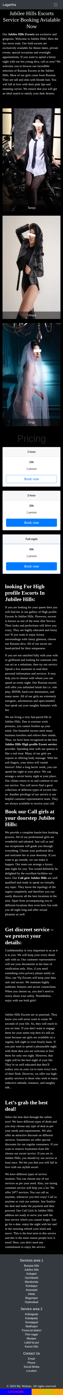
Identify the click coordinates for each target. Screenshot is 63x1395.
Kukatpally (31, 1318)
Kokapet (31, 1273)
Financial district (31, 1330)
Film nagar (31, 1334)
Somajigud (31, 1322)
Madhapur (32, 1326)
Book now (31, 479)
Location (31, 1370)
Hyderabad (31, 1302)
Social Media (31, 1366)
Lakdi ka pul (31, 1342)
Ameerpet (31, 1290)
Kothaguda (31, 1314)
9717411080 (16, 1391)
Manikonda (31, 1281)
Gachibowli (31, 1277)
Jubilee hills (31, 1269)
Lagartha (9, 5)
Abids (31, 1294)
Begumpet (31, 1298)
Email (31, 1358)
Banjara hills (31, 1265)
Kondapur (31, 1285)
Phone (31, 1362)
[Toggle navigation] (55, 4)
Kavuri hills (31, 1346)
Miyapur (31, 1338)
